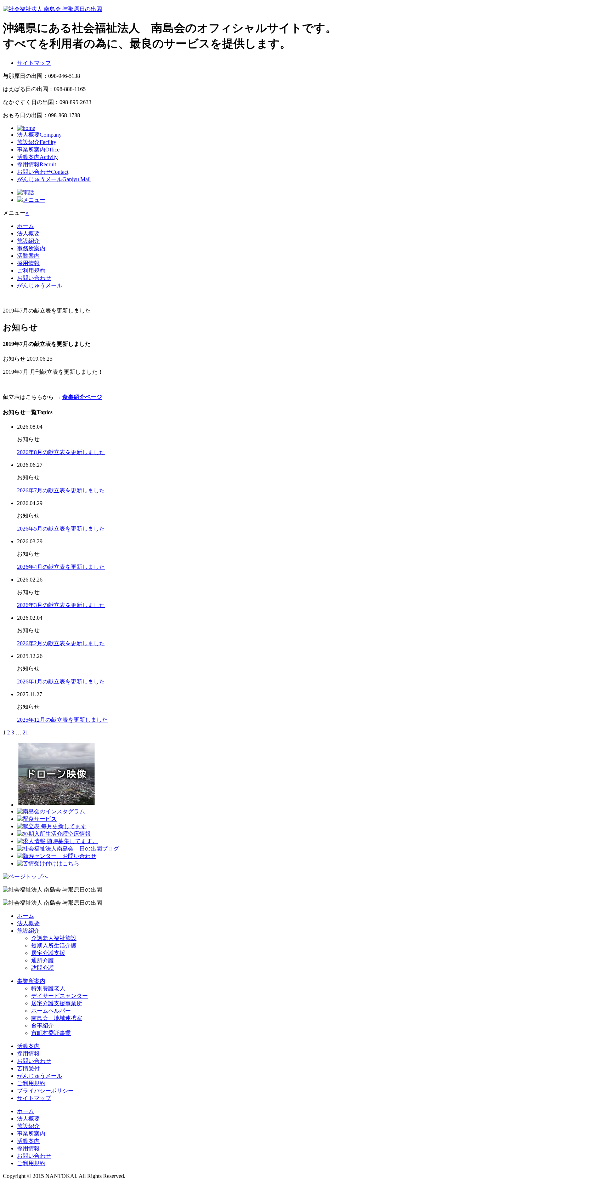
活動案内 (37, 157)
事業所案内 (38, 150)
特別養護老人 (48, 988)
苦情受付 (28, 1068)
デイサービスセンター (59, 996)
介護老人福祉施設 (53, 938)
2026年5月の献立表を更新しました (61, 529)
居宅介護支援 (48, 953)
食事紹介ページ (82, 397)
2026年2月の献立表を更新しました (61, 643)
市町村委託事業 (51, 1033)
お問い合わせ (42, 172)
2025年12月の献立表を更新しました (62, 720)
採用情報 (36, 164)
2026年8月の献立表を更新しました (61, 452)
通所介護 (42, 960)
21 (25, 732)
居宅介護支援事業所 (56, 1003)
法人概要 (39, 135)
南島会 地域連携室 (56, 1018)
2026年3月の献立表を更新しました (61, 605)
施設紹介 (36, 142)
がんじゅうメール (54, 179)
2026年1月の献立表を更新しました (61, 682)
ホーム (25, 226)
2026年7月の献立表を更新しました (61, 490)
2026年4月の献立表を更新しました (61, 567)
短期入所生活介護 (53, 946)
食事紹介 (42, 1026)
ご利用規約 (31, 271)
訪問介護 (42, 968)
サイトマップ (34, 63)
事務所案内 (31, 248)
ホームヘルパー (51, 1011)
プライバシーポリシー (45, 1091)
